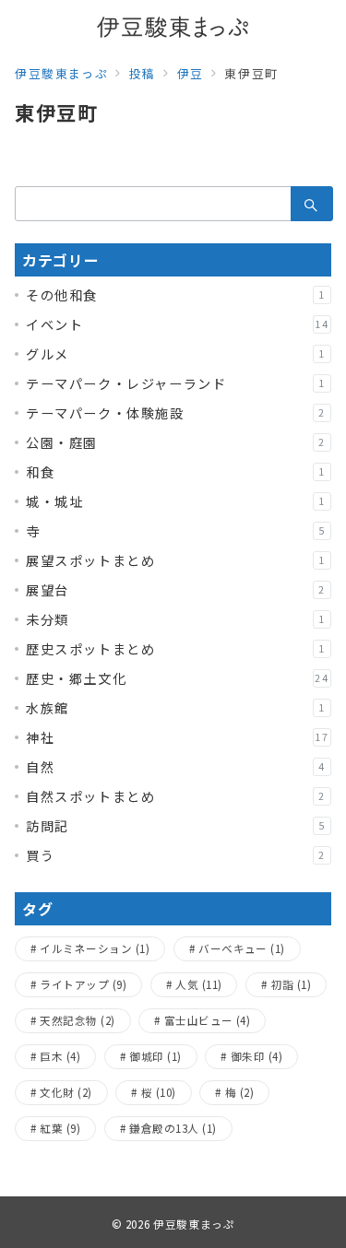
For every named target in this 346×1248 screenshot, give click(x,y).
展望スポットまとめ (176, 560)
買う (176, 855)
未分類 (176, 619)
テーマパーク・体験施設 (176, 413)
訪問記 (176, 826)
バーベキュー (241, 948)
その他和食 (176, 295)
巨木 (60, 1056)
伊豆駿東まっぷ (193, 1224)
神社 (177, 737)
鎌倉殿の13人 (172, 1128)
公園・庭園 (176, 442)
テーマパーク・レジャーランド (176, 383)
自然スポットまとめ (176, 796)
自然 (176, 767)
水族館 (176, 708)
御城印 (155, 1056)
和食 (176, 472)
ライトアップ (83, 984)
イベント (177, 324)
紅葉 (60, 1128)
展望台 (176, 590)
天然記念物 (77, 1020)
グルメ (176, 354)
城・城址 (176, 501)
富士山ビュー (207, 1020)
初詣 (291, 984)
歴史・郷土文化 (177, 678)
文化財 (65, 1092)
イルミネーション (94, 948)
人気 (198, 984)
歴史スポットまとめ (176, 649)
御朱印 (256, 1056)
